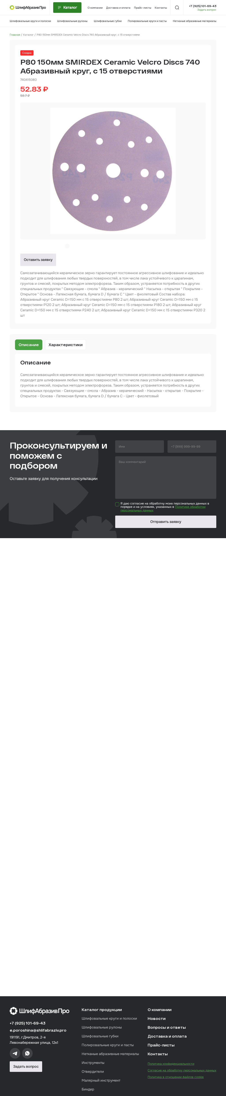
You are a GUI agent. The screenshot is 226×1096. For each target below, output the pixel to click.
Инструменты (93, 1062)
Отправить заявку (165, 521)
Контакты (161, 8)
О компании (95, 8)
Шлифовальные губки (108, 21)
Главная (15, 35)
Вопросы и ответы (167, 1027)
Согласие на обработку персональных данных (182, 1070)
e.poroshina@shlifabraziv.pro (38, 1030)
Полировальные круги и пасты (147, 21)
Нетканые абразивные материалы (194, 21)
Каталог (28, 35)
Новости (157, 1018)
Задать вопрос (206, 9)
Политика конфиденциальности (171, 1063)
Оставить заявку (38, 259)
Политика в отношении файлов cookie (176, 1077)
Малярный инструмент (101, 1080)
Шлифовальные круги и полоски (30, 21)
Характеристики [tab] (66, 345)
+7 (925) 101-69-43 (202, 6)
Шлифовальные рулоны (72, 21)
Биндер (88, 1089)
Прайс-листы (142, 8)
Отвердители (93, 1071)
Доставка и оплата (118, 8)
